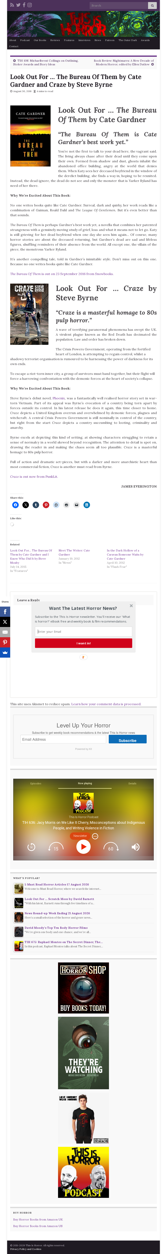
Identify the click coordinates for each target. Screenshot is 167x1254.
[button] (83, 608)
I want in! (84, 643)
